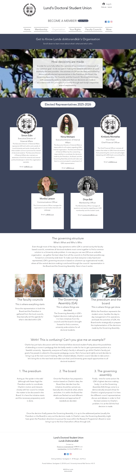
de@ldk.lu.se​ (28, 167)
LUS (88, 422)
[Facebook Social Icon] (106, 22)
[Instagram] (111, 22)
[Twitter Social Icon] (109, 22)
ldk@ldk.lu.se (78, 447)
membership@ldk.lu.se (89, 215)
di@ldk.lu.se (70, 168)
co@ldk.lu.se (49, 214)
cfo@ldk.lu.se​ (112, 162)
